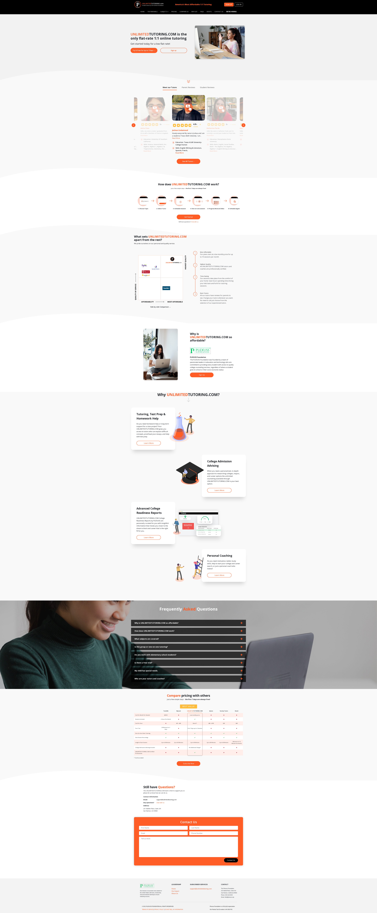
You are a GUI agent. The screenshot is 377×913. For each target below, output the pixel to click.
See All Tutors (188, 161)
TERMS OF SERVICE (147, 909)
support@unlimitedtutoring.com (166, 800)
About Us (175, 893)
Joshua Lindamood (180, 130)
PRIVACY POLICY (159, 909)
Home (174, 889)
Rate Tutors (204, 293)
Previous (133, 125)
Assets (209, 11)
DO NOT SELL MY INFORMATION (174, 909)
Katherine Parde (213, 128)
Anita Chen (144, 128)
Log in (238, 4)
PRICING (174, 11)
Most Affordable (205, 252)
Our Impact (175, 891)
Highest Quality (205, 264)
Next (243, 125)
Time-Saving (204, 276)
